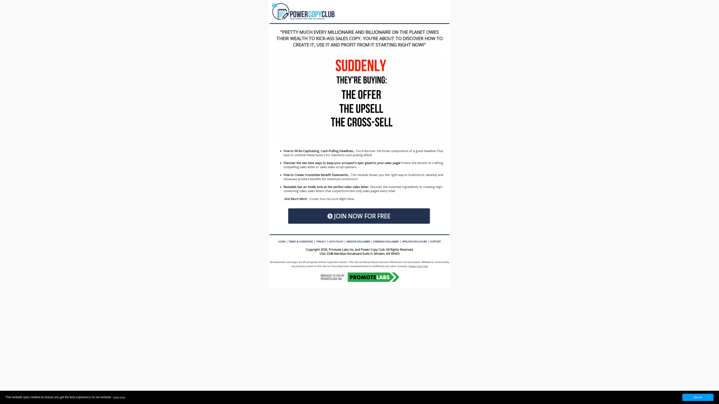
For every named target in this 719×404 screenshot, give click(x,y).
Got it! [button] (698, 397)
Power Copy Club (418, 266)
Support (435, 241)
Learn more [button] (119, 397)
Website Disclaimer (358, 241)
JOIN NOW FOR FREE (361, 216)
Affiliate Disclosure (414, 241)
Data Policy (336, 241)
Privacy (321, 241)
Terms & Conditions (301, 241)
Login (281, 241)
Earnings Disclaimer (386, 241)
